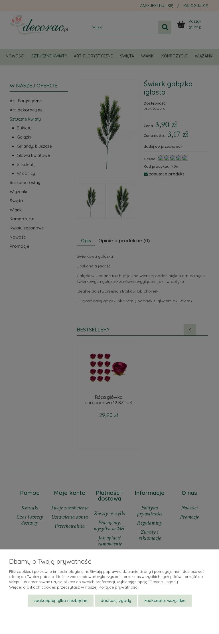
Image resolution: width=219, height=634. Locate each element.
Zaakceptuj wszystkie (165, 600)
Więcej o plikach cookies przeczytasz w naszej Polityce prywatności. (74, 587)
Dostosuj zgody (116, 600)
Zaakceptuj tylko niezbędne (61, 600)
